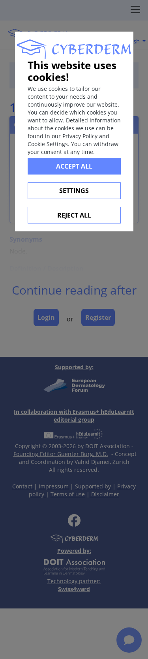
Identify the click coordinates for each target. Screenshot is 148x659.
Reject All (74, 215)
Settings (74, 190)
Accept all (74, 166)
